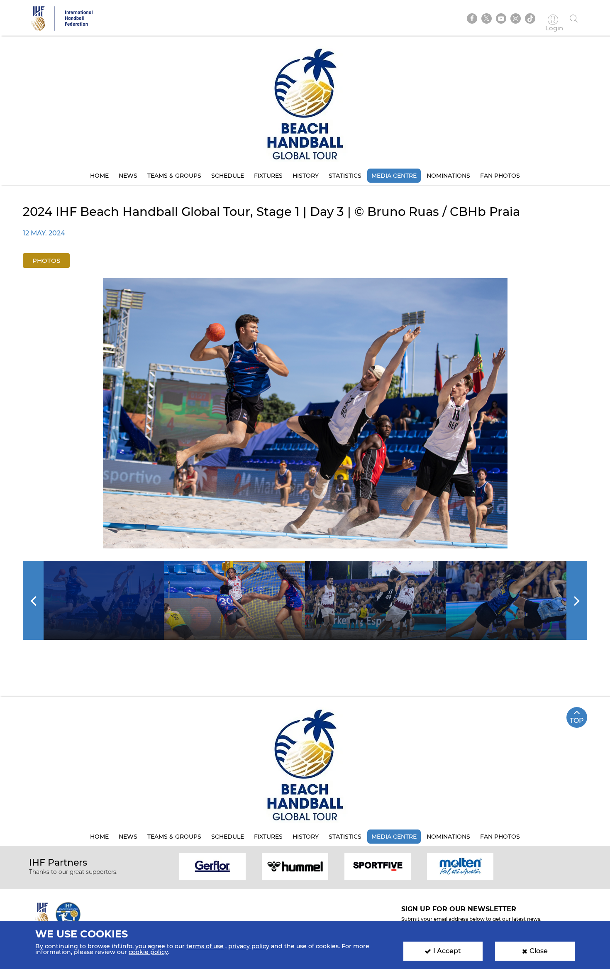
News (128, 175)
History (306, 175)
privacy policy (248, 946)
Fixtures (268, 175)
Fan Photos (500, 175)
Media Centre (394, 175)
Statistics (345, 175)
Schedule (227, 175)
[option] (305, 413)
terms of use (205, 946)
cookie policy (148, 952)
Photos (46, 260)
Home (99, 175)
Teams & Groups (174, 175)
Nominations (448, 175)
